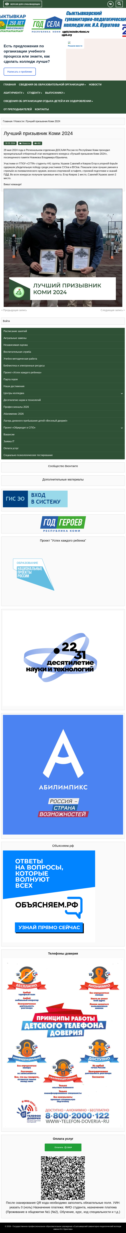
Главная (10, 84)
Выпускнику (54, 93)
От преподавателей (18, 109)
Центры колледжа (14, 393)
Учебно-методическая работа (20, 358)
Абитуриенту (13, 93)
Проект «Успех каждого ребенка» (22, 372)
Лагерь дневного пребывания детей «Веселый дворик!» (35, 420)
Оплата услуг (11, 448)
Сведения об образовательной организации (51, 84)
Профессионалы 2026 (16, 407)
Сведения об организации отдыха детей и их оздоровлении (47, 101)
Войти (6, 321)
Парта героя (11, 379)
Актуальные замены (15, 338)
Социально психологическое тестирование (28, 455)
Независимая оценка (16, 345)
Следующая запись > (113, 310)
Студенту (33, 93)
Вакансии (9, 434)
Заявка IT (9, 441)
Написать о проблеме (19, 71)
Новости (95, 84)
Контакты (42, 109)
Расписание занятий (15, 331)
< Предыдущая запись (14, 310)
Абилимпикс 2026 (14, 414)
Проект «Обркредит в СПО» (19, 427)
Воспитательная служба (17, 352)
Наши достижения (14, 386)
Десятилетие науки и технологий (22, 400)
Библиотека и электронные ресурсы (24, 365)
